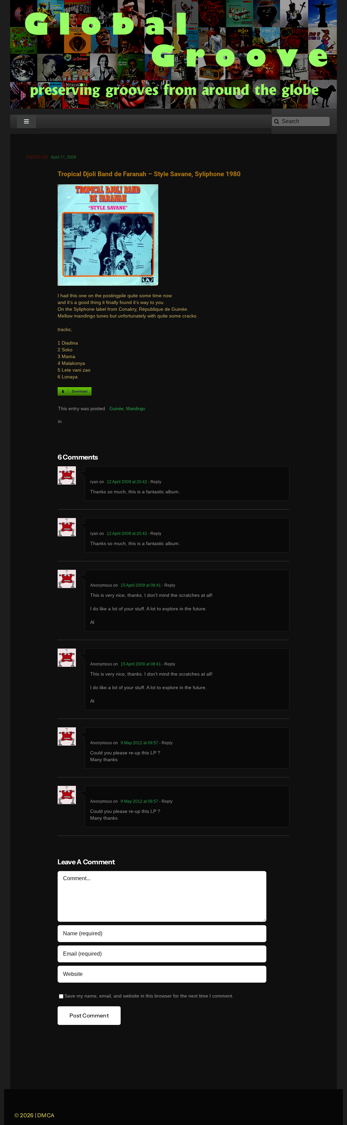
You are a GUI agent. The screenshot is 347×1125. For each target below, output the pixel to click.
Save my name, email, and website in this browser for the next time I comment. (148, 996)
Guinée (116, 408)
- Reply (154, 481)
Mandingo (135, 408)
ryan (94, 481)
